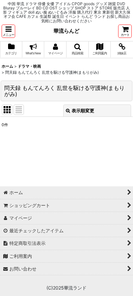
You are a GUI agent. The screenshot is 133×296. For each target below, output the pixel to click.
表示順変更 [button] (83, 110)
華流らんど (66, 30)
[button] (8, 31)
